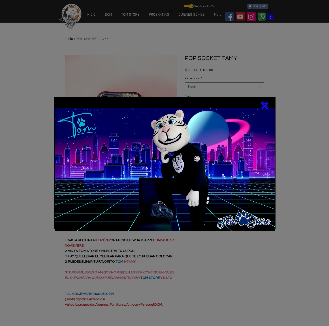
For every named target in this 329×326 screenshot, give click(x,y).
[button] (265, 105)
